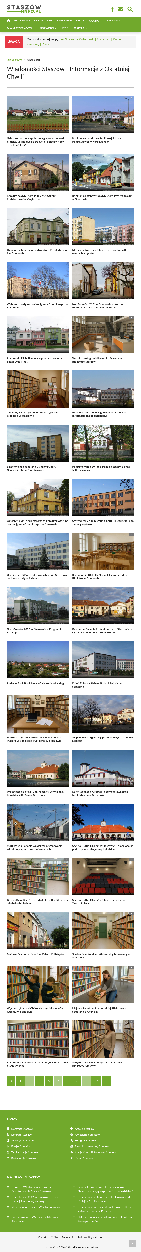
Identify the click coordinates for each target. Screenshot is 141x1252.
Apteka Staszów (84, 1128)
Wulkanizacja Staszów (24, 1152)
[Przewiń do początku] (132, 1243)
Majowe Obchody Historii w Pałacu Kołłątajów (35, 954)
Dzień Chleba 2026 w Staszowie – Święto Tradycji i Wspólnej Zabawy (36, 1199)
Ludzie (64, 28)
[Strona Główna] (8, 21)
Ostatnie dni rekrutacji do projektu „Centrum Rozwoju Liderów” (105, 1219)
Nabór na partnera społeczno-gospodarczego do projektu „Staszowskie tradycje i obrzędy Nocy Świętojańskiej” (36, 141)
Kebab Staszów (84, 1158)
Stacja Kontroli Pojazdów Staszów (95, 1152)
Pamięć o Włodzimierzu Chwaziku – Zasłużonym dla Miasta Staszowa (33, 1189)
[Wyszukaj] (130, 8)
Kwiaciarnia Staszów (87, 1134)
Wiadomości (21, 21)
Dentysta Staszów (22, 1128)
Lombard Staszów (21, 1134)
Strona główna (14, 60)
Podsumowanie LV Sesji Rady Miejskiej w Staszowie (36, 1219)
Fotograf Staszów (85, 1140)
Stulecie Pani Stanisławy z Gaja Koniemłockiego (36, 683)
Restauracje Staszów (23, 1158)
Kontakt (42, 1237)
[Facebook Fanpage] (111, 9)
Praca (80, 21)
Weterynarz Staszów (23, 1140)
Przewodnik (48, 28)
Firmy (50, 21)
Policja (38, 21)
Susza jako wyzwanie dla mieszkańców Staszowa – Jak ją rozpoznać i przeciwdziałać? (105, 1189)
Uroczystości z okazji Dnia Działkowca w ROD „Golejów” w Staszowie (105, 1199)
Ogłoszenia (65, 21)
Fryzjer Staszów (20, 1146)
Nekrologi (113, 21)
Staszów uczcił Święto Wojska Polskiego (35, 1207)
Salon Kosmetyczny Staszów (92, 1146)
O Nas (54, 1237)
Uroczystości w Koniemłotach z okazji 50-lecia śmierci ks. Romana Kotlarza (105, 1209)
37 (96, 1081)
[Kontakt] (120, 9)
